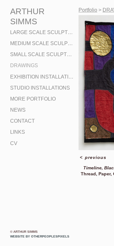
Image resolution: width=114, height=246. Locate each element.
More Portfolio (33, 99)
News (18, 110)
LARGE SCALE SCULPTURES (41, 32)
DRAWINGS (24, 65)
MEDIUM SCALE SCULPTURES (41, 43)
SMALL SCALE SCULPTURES (41, 54)
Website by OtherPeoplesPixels (39, 236)
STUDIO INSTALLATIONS (40, 88)
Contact (22, 121)
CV (13, 143)
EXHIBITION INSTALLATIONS (41, 76)
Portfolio (88, 10)
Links (17, 132)
